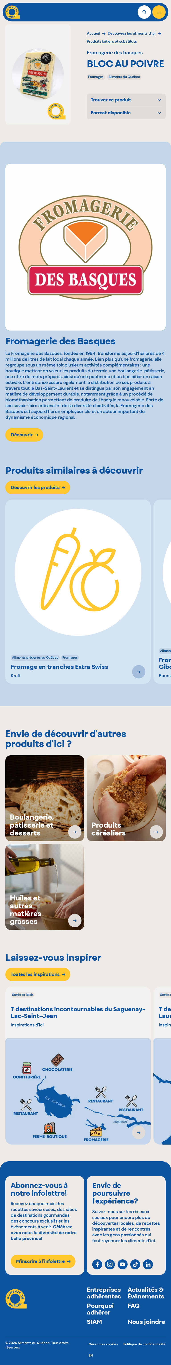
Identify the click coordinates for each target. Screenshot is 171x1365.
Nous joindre (146, 1321)
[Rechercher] (144, 12)
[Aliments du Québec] (12, 12)
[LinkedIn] (148, 1264)
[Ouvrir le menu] (159, 12)
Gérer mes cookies (103, 1344)
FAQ (134, 1305)
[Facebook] (97, 1264)
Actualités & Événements (146, 1293)
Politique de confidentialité (144, 1344)
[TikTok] (135, 1264)
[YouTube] (123, 1264)
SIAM (94, 1321)
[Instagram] (110, 1264)
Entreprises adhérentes (104, 1293)
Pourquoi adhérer (100, 1309)
